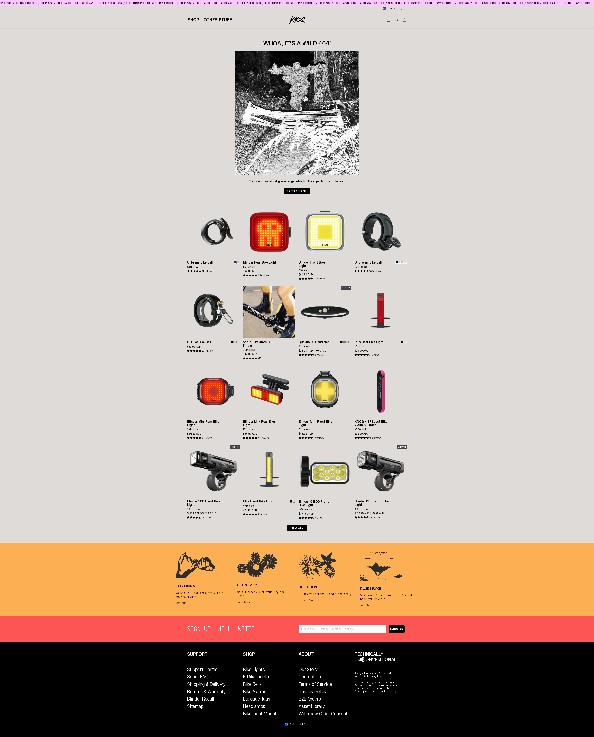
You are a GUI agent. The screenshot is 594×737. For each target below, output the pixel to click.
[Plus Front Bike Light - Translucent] (294, 501)
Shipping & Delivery (206, 684)
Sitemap (195, 706)
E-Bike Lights (256, 677)
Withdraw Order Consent (323, 714)
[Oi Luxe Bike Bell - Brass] (238, 342)
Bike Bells (252, 684)
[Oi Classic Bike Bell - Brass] (405, 262)
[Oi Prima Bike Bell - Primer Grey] (238, 262)
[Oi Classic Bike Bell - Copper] (402, 262)
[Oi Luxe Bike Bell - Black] (232, 342)
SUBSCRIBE (396, 629)
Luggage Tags (256, 699)
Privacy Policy (313, 691)
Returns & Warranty (206, 691)
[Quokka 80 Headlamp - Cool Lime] (347, 342)
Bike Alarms (254, 691)
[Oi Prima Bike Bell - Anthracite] (235, 262)
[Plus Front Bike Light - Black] (291, 501)
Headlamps (254, 706)
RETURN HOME (297, 191)
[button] (194, 271)
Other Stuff (218, 20)
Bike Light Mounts (261, 714)
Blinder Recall (200, 699)
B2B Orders (310, 699)
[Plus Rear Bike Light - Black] (402, 342)
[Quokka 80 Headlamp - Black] (341, 342)
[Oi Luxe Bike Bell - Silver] (235, 342)
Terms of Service (315, 684)
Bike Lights (254, 669)
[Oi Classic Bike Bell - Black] (396, 262)
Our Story (308, 669)
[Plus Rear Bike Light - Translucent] (405, 342)
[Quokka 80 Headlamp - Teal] (344, 342)
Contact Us (310, 677)
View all (296, 528)
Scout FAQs (199, 677)
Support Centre (202, 669)
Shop (193, 20)
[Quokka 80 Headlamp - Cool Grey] (350, 342)
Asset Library (312, 706)
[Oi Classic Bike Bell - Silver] (399, 262)
